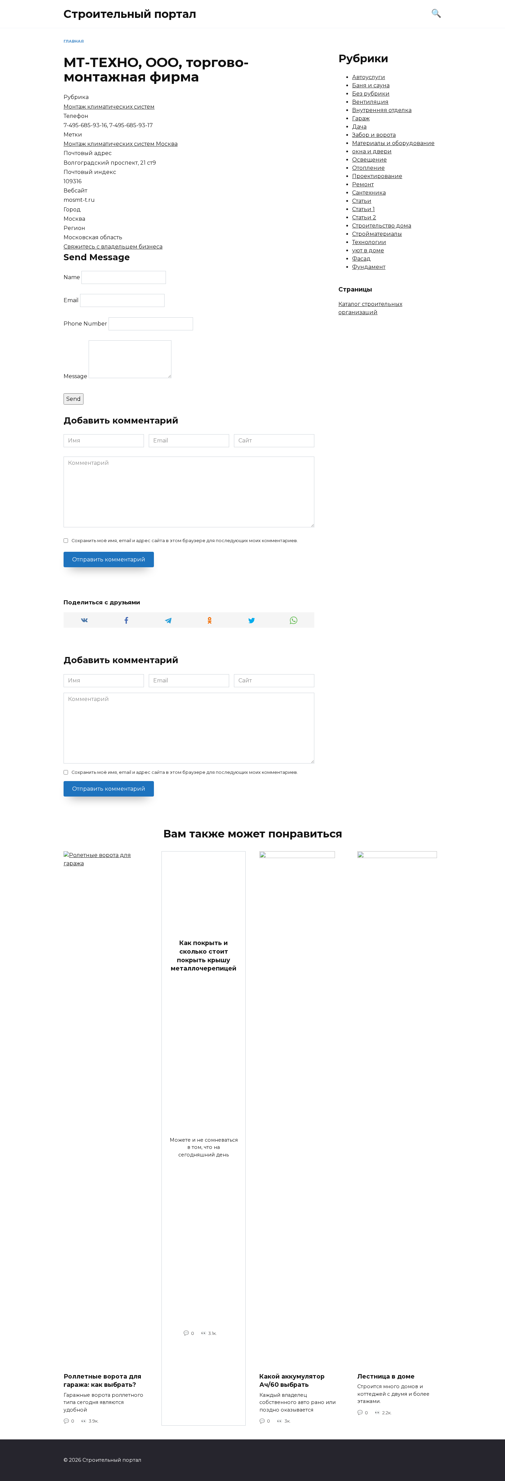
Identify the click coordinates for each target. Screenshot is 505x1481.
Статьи (361, 201)
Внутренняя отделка (382, 110)
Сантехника (369, 192)
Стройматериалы (377, 234)
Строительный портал (130, 14)
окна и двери (372, 151)
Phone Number (85, 323)
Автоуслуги (368, 77)
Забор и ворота (374, 135)
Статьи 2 (364, 217)
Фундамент (368, 267)
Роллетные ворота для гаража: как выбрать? (102, 1381)
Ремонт (363, 184)
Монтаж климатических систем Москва (121, 144)
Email (71, 300)
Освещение (369, 159)
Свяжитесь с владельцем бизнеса (113, 246)
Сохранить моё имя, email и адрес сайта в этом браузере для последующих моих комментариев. (184, 540)
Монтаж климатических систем (109, 106)
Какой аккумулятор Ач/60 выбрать (292, 1381)
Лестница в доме (386, 1376)
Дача (359, 126)
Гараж (361, 118)
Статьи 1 (363, 209)
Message (75, 376)
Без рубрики (371, 93)
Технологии (369, 242)
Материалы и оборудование (393, 143)
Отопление (368, 168)
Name (72, 277)
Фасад (361, 258)
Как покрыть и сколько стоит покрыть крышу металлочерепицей (203, 955)
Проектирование (377, 176)
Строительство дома (381, 225)
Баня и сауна (371, 85)
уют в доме (368, 250)
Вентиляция (370, 102)
